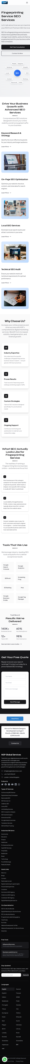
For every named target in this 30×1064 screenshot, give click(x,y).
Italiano (4, 997)
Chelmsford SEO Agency (8, 895)
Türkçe (4, 1009)
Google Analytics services (8, 820)
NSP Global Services (11, 754)
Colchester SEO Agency (7, 897)
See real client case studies (10, 644)
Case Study (4, 920)
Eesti (3, 1021)
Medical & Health (5, 864)
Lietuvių (18, 1028)
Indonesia (19, 1024)
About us (3, 872)
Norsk (18, 1032)
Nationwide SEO (5, 798)
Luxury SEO (4, 806)
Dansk (3, 1017)
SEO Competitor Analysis (8, 812)
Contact (3, 878)
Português (5, 1005)
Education (4, 837)
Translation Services (6, 823)
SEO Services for (5, 801)
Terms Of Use (10, 1061)
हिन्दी (17, 1044)
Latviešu (4, 1032)
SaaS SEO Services (6, 848)
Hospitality (4, 850)
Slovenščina (19, 1040)
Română (4, 1036)
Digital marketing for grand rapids (10, 884)
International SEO (6, 817)
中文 (17, 1009)
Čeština (18, 1013)
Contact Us (15, 743)
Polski (18, 1001)
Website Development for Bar (9, 925)
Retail (2, 856)
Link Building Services (7, 809)
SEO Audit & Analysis (6, 814)
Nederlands (5, 1001)
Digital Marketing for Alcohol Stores (11, 911)
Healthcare (4, 842)
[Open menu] (27, 2)
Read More (15, 718)
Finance (3, 839)
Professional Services (7, 845)
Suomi (18, 1021)
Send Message (15, 702)
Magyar (4, 1024)
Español (4, 993)
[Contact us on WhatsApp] (4, 1059)
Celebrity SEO (5, 803)
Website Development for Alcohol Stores (12, 928)
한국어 (4, 1028)
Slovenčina (5, 1040)
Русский (18, 1036)
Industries (4, 931)
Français (18, 993)
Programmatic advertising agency (10, 917)
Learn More (5, 146)
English (4, 989)
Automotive (4, 834)
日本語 (18, 997)
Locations (4, 889)
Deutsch (18, 989)
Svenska (18, 1005)
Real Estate (4, 853)
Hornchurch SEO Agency (8, 892)
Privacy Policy (19, 1061)
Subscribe (26, 975)
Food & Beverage (6, 862)
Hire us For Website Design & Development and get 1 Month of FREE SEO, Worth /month (15, 732)
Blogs (3, 875)
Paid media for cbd (6, 881)
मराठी (3, 1048)
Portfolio (3, 922)
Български (5, 1013)
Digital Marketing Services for (9, 900)
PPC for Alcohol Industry (8, 914)
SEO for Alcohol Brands (7, 908)
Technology (4, 859)
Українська (5, 1044)
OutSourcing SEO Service (8, 792)
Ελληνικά (18, 1017)
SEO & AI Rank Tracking (7, 826)
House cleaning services (7, 886)
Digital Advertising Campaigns (9, 795)
